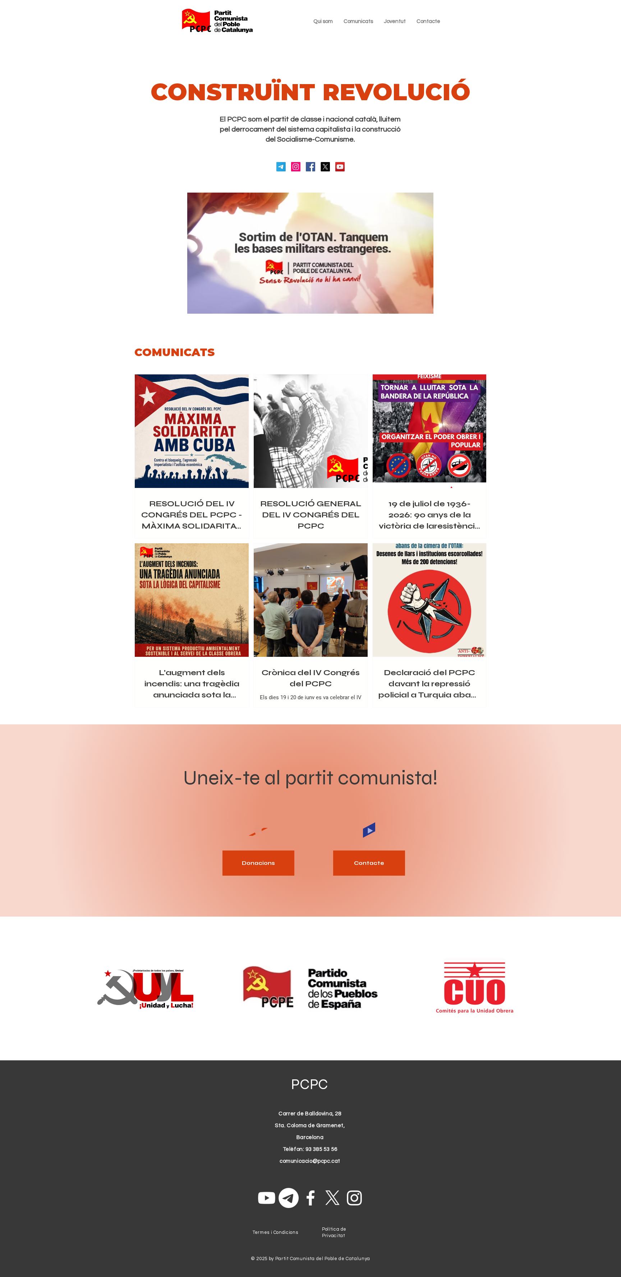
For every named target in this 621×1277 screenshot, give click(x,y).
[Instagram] (295, 166)
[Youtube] (267, 1198)
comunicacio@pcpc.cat (310, 1161)
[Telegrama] (281, 166)
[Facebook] (310, 166)
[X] (325, 166)
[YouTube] (340, 166)
